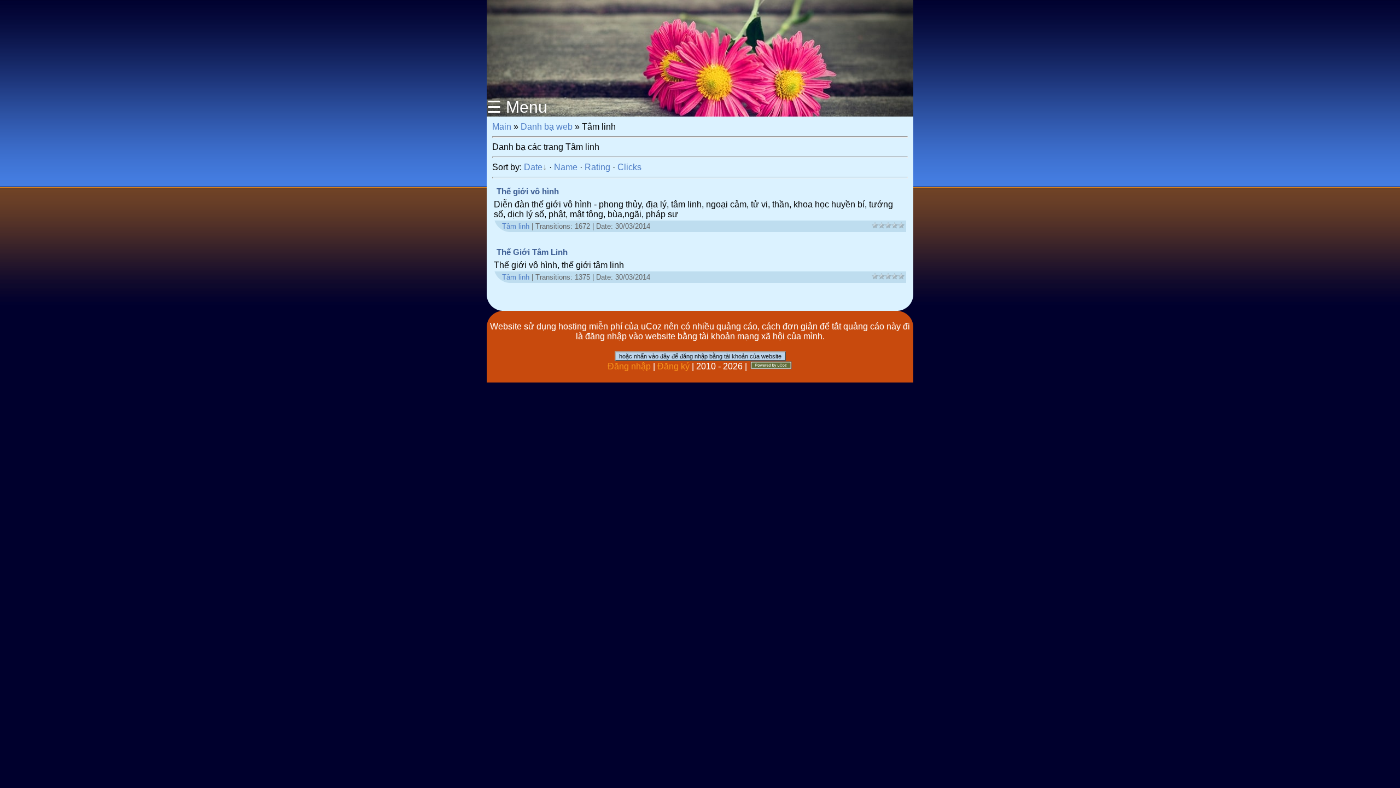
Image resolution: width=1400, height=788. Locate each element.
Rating (597, 167)
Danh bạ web (547, 126)
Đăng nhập (629, 366)
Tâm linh (515, 226)
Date (533, 167)
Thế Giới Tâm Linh (532, 252)
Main (501, 126)
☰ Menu (517, 107)
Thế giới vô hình (528, 191)
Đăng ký (673, 366)
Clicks (629, 167)
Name (566, 167)
